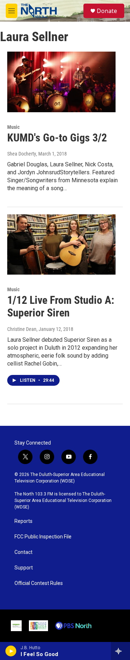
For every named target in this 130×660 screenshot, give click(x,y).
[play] (11, 651)
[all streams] (120, 651)
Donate (107, 11)
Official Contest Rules (38, 583)
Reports (23, 521)
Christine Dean (21, 329)
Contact (23, 552)
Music (13, 127)
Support (23, 568)
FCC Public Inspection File (43, 536)
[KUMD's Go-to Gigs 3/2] (61, 82)
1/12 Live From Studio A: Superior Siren (60, 306)
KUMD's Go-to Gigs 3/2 (57, 137)
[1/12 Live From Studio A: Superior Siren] (61, 244)
